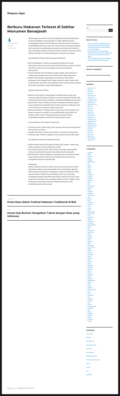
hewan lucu (91, 221)
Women (90, 315)
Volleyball (90, 308)
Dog (89, 197)
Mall (89, 243)
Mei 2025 (90, 110)
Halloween (91, 217)
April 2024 (91, 134)
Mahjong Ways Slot (91, 356)
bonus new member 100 (93, 360)
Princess (90, 278)
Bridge (89, 173)
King (89, 234)
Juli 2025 (90, 106)
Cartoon (90, 176)
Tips (89, 302)
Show (89, 284)
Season (90, 282)
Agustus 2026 (91, 88)
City (89, 184)
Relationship (91, 280)
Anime (89, 158)
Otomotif (90, 267)
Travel (89, 304)
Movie (89, 256)
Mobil (89, 249)
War (89, 310)
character (90, 180)
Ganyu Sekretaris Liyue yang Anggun (98, 51)
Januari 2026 (91, 97)
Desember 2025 (92, 99)
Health (90, 219)
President (90, 275)
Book (89, 169)
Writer (89, 317)
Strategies (90, 295)
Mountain (90, 254)
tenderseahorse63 (12, 43)
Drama (90, 199)
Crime (89, 189)
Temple (90, 301)
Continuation (91, 186)
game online (91, 212)
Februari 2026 (92, 95)
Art (89, 163)
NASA (89, 260)
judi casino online (91, 345)
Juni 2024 (90, 130)
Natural (90, 262)
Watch (89, 312)
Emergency (91, 202)
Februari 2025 (92, 116)
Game (89, 210)
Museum (90, 258)
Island (89, 226)
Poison (90, 273)
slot (87, 371)
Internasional (91, 225)
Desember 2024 (92, 119)
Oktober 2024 (91, 123)
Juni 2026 (90, 91)
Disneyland (91, 195)
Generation (91, 213)
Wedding (90, 314)
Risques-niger (16, 13)
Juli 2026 (90, 90)
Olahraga (90, 265)
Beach (89, 165)
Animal (90, 156)
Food (89, 206)
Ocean (89, 264)
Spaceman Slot (92, 289)
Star (89, 291)
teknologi (90, 299)
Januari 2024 (91, 140)
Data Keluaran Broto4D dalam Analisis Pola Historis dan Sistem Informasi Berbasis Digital (100, 54)
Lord (89, 239)
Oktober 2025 (91, 103)
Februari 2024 (92, 138)
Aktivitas (90, 152)
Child (89, 182)
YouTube (90, 319)
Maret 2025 (91, 114)
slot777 (88, 363)
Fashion (90, 204)
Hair (89, 215)
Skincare (90, 288)
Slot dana (89, 349)
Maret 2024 (91, 136)
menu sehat (91, 247)
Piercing (90, 269)
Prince (89, 277)
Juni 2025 (90, 108)
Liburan (90, 238)
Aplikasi (90, 160)
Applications (91, 162)
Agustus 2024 (91, 127)
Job (89, 228)
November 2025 (92, 101)
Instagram (91, 223)
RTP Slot (88, 337)
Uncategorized (11, 48)
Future (89, 208)
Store (89, 293)
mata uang (91, 245)
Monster (90, 252)
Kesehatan (91, 232)
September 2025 (92, 104)
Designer (90, 191)
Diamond (90, 193)
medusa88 (89, 374)
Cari (87, 28)
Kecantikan (91, 230)
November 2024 (92, 121)
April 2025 (91, 112)
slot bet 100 (89, 334)
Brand (89, 171)
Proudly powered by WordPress (25, 388)
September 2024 (92, 125)
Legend (90, 236)
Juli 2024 (90, 129)
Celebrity (90, 178)
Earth (89, 201)
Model (89, 251)
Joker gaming (90, 352)
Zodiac (90, 321)
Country (90, 188)
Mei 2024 (90, 132)
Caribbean (90, 175)
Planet (89, 271)
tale (89, 297)
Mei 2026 (90, 93)
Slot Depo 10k (90, 341)
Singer (89, 286)
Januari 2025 (91, 117)
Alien (89, 154)
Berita (89, 167)
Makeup (90, 241)
